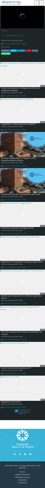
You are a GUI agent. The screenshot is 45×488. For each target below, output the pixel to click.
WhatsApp (6, 53)
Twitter (13, 51)
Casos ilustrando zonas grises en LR (16, 368)
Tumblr (35, 51)
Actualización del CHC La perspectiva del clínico (20, 194)
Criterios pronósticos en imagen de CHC (17, 228)
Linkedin (21, 51)
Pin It (28, 51)
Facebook (5, 51)
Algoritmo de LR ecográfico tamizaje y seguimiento (22, 262)
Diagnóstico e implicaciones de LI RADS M (18, 124)
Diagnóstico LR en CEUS (11, 402)
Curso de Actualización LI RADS (14, 44)
